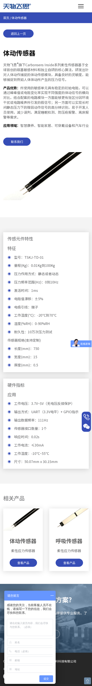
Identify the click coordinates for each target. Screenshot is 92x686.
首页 (6, 18)
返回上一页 (18, 33)
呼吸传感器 (69, 541)
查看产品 (23, 563)
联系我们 (17, 142)
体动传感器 (23, 541)
